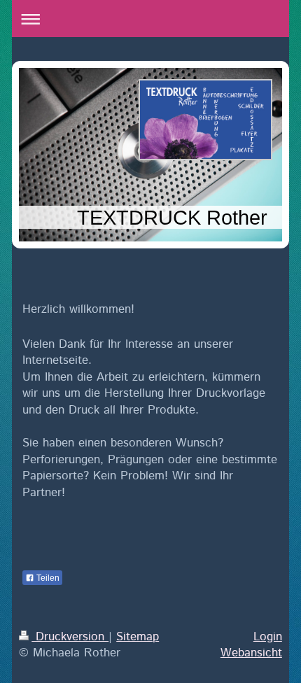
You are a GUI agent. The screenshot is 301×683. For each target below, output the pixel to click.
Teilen (46, 578)
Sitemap (137, 636)
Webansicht (251, 653)
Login (267, 636)
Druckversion (69, 636)
